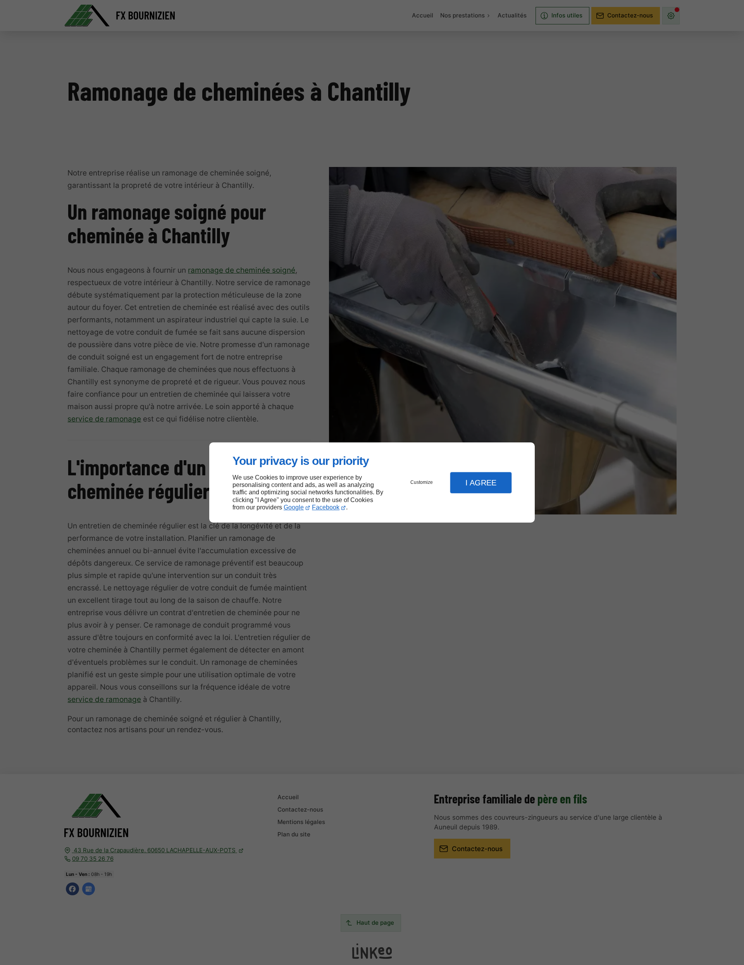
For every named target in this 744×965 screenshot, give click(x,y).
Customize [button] (421, 482)
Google (294, 507)
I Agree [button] (480, 482)
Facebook (325, 507)
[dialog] (372, 482)
